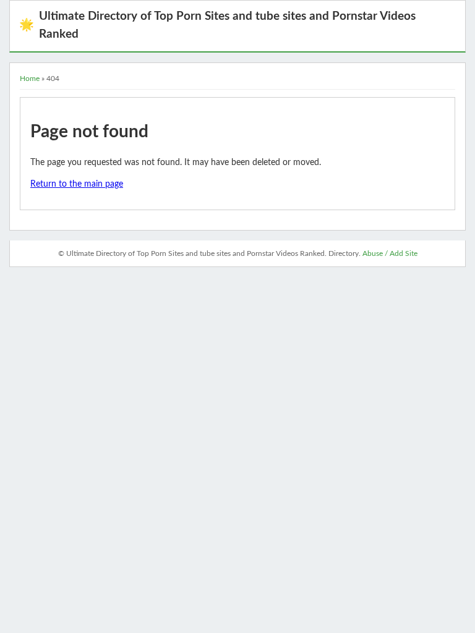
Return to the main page (76, 184)
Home (30, 78)
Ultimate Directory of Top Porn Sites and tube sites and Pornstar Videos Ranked (217, 25)
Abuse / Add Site (389, 253)
